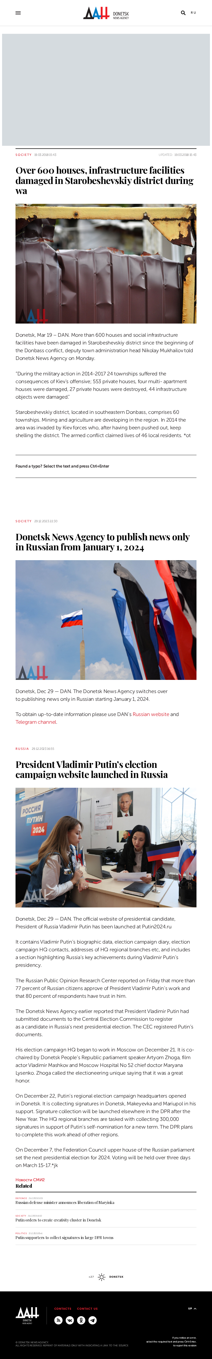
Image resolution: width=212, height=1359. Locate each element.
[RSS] (58, 1320)
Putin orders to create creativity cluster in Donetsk (58, 1220)
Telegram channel (36, 722)
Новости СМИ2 (30, 1180)
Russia (22, 749)
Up (190, 1308)
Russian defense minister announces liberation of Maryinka (65, 1202)
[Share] (6, 312)
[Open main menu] (18, 13)
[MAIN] (92, 1320)
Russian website (151, 714)
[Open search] (183, 13)
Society (24, 155)
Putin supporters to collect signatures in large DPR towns (64, 1237)
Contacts (63, 1308)
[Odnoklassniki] (81, 1320)
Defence (21, 1198)
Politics (21, 1233)
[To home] (106, 12)
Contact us (87, 1308)
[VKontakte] (70, 1320)
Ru (193, 12)
